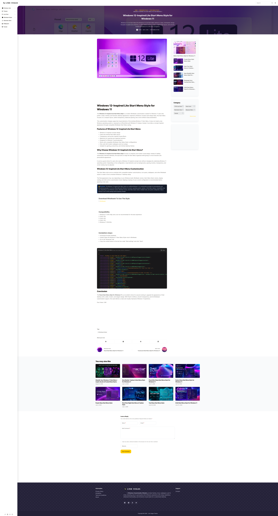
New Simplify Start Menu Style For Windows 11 (189, 74)
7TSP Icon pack (178, 106)
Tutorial (5, 26)
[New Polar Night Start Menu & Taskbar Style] (134, 394)
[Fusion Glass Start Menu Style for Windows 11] (187, 371)
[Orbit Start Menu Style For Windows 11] (187, 394)
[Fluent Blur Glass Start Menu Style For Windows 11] (161, 371)
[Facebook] (106, 341)
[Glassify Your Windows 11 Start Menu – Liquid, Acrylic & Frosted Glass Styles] (108, 371)
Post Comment (126, 451)
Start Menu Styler (154, 29)
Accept (7, 510)
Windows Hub (7, 8)
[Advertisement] (132, 92)
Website (124, 446)
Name (124, 423)
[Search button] (272, 3)
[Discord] (136, 502)
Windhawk (103, 201)
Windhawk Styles (8, 17)
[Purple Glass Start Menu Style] (108, 394)
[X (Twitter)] (123, 341)
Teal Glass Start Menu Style (156, 403)
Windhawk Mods (102, 332)
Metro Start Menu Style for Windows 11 (184, 56)
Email (142, 423)
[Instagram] (124, 502)
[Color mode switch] (275, 2)
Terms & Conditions (101, 495)
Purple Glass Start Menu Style (189, 60)
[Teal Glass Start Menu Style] (161, 394)
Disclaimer (98, 493)
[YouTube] (128, 502)
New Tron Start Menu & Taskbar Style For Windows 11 (189, 67)
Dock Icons (188, 106)
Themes (6, 11)
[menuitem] (9, 8)
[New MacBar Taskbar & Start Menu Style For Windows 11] (134, 371)
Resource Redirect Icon (191, 109)
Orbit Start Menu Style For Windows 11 (189, 88)
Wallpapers (6, 23)
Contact (178, 491)
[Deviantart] (132, 502)
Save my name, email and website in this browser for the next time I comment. (140, 441)
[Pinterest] (140, 341)
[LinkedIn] (158, 341)
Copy (164, 250)
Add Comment (126, 428)
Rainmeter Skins (7, 20)
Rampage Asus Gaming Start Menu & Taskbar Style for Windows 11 (189, 81)
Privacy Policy (99, 491)
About (97, 497)
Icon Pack (6, 14)
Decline (14, 510)
